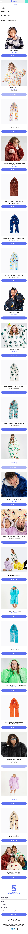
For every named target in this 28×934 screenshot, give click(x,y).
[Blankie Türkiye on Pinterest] (14, 920)
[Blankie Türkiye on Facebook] (11, 920)
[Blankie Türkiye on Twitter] (9, 920)
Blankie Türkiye (10, 924)
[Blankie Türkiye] (14, 1)
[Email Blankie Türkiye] (19, 920)
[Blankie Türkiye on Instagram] (16, 920)
